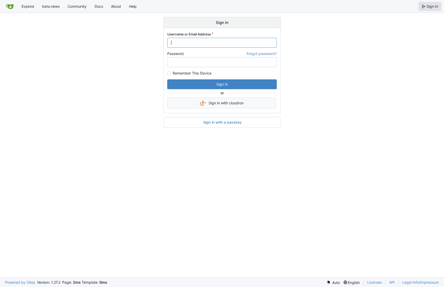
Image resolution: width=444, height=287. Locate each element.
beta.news (51, 6)
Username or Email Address (189, 34)
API (392, 282)
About (116, 6)
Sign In (222, 84)
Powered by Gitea (20, 282)
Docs (99, 6)
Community (77, 6)
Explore (28, 6)
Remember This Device (192, 73)
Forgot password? (262, 53)
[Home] (10, 6)
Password (175, 53)
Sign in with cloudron (226, 103)
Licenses (374, 282)
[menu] (333, 282)
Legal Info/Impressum (420, 282)
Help (133, 6)
